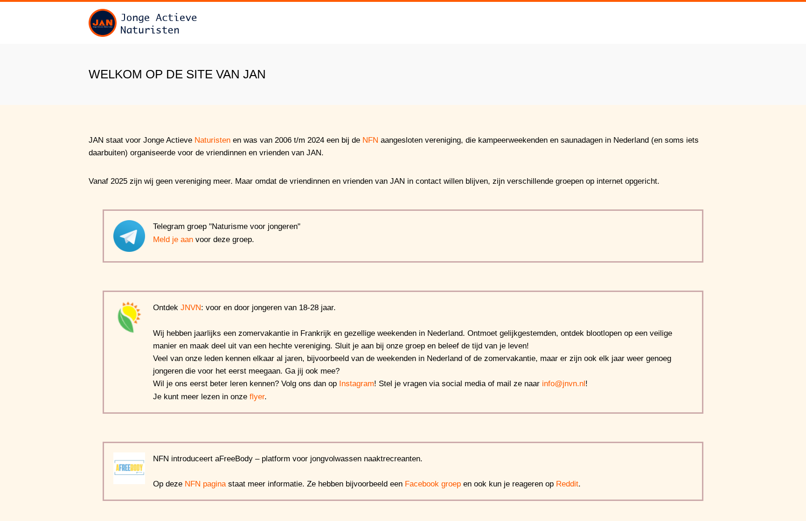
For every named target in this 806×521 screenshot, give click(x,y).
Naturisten (212, 140)
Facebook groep (433, 483)
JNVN (191, 307)
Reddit (567, 483)
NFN (370, 140)
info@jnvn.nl (563, 383)
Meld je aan (173, 239)
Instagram (356, 383)
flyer (257, 396)
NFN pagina (205, 483)
